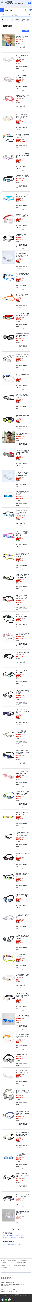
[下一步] (24, 1229)
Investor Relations (11, 1260)
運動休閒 (12, 20)
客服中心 (29, 7)
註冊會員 (24, 7)
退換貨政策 (3, 1262)
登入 (21, 7)
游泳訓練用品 (21, 1238)
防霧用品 (23, 1235)
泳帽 (4, 1235)
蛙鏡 (19, 1244)
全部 (3, 15)
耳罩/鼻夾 (17, 1235)
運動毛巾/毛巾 (6, 1238)
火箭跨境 (8, 20)
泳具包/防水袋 (10, 1235)
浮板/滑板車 (13, 1238)
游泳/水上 (18, 20)
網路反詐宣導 (12, 1267)
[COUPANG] (6, 1278)
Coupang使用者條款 (22, 1260)
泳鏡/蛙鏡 (28, 20)
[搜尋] (29, 15)
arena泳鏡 (13, 1244)
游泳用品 (23, 20)
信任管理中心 (11, 1262)
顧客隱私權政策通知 (21, 1262)
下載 (29, 3)
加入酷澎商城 (4, 1267)
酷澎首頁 (3, 20)
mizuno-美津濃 (6, 1244)
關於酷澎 (3, 1260)
